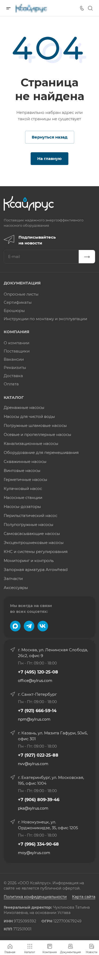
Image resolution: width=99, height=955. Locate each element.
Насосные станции (23, 497)
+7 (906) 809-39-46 (38, 799)
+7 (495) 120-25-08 (38, 672)
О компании (16, 342)
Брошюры (14, 310)
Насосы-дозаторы (22, 506)
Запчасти (13, 578)
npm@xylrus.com (34, 719)
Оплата (11, 383)
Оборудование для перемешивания (41, 452)
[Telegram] (29, 626)
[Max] (15, 626)
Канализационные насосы (31, 443)
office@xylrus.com (35, 680)
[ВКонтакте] (42, 626)
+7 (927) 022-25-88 (38, 755)
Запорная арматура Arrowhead (36, 569)
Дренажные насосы (24, 407)
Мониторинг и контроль (29, 560)
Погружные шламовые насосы (35, 425)
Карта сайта (83, 896)
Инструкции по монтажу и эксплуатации (45, 318)
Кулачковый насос (23, 488)
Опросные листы (21, 294)
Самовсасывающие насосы (32, 533)
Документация (22, 282)
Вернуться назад (50, 137)
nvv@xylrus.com (33, 763)
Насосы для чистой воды (29, 416)
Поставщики (17, 351)
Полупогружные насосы (28, 524)
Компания (16, 331)
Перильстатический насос (30, 515)
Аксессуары (16, 587)
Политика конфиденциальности (35, 896)
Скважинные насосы (25, 461)
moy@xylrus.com (34, 852)
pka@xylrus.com (33, 808)
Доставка (13, 375)
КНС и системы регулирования (36, 551)
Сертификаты (18, 302)
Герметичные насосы (25, 479)
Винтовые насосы (22, 470)
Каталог (14, 397)
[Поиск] (90, 8)
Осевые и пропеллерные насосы (37, 434)
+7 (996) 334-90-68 (38, 844)
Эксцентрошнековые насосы (34, 542)
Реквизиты (15, 367)
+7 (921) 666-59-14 (37, 710)
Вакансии (14, 359)
